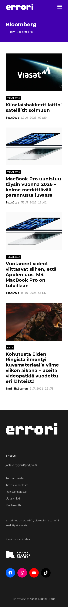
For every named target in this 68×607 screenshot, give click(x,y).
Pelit (10, 347)
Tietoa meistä (15, 478)
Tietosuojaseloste (17, 485)
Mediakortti (13, 505)
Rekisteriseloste (16, 491)
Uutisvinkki (13, 498)
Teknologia (13, 98)
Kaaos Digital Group (42, 599)
